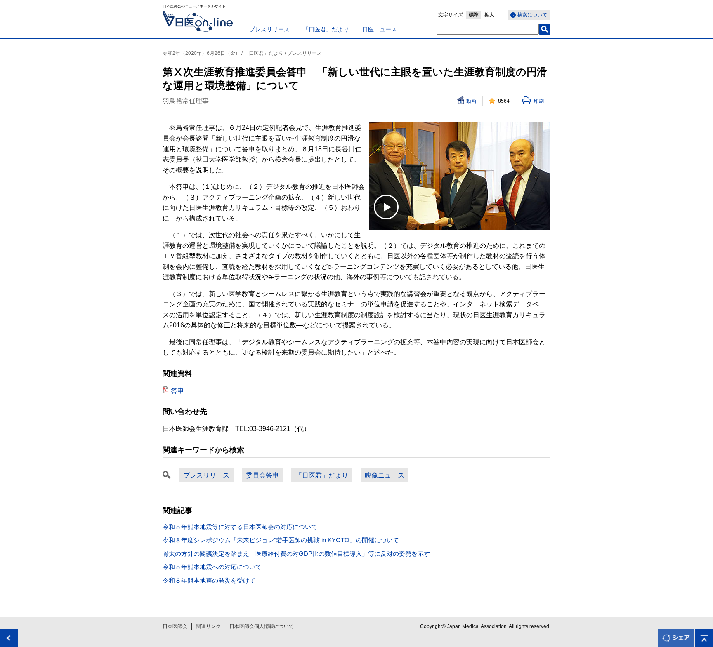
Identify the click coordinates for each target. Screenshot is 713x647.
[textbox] (488, 29)
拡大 (489, 15)
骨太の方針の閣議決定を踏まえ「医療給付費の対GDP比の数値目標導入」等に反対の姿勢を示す (296, 553)
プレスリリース (269, 29)
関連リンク (208, 626)
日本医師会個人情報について (261, 626)
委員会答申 (262, 475)
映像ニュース (384, 475)
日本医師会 (175, 626)
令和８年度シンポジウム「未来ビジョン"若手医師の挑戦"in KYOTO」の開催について (281, 539)
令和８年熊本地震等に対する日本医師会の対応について (240, 526)
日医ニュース (379, 29)
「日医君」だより (326, 29)
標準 (474, 15)
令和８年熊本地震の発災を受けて (209, 580)
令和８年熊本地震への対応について (212, 566)
